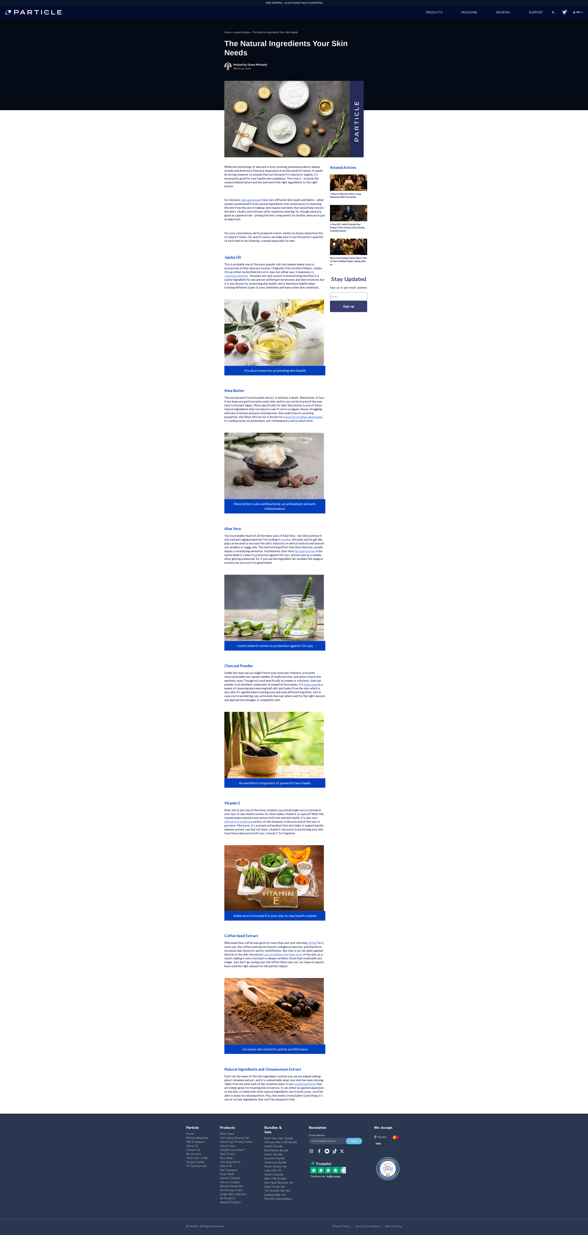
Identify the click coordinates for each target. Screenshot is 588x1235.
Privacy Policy (341, 1226)
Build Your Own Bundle (278, 1138)
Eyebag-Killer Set (274, 1195)
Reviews (503, 12)
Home (227, 32)
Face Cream (227, 1134)
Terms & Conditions (367, 1226)
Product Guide (195, 1162)
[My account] (553, 12)
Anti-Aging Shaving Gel (234, 1138)
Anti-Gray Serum (230, 1162)
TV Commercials (196, 1166)
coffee (311, 943)
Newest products (230, 1202)
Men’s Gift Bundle (275, 1179)
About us (192, 1146)
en (578, 12)
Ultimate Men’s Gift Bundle (280, 1142)
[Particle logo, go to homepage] (33, 12)
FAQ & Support (195, 1142)
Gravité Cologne (230, 1178)
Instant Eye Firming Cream (236, 1142)
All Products (227, 1198)
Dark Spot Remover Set (278, 1183)
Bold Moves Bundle (276, 1150)
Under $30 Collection (233, 1194)
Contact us (193, 1150)
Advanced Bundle (275, 1162)
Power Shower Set (275, 1166)
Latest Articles (242, 32)
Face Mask (226, 1158)
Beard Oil (226, 1166)
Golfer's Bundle (273, 1175)
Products (434, 12)
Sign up (348, 306)
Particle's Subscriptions (278, 1199)
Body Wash (227, 1174)
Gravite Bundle (273, 1146)
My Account (193, 1154)
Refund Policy (393, 1226)
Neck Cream (227, 1154)
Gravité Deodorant (231, 1186)
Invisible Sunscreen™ (232, 1150)
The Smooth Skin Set (277, 1191)
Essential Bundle (274, 1158)
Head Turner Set (274, 1187)
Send (354, 1141)
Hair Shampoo (229, 1170)
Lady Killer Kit (272, 1170)
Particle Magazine (197, 1138)
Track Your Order (197, 1158)
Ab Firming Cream (231, 1190)
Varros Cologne (230, 1182)
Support (536, 12)
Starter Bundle (273, 1154)
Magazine (469, 12)
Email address (317, 1135)
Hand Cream (228, 1146)
